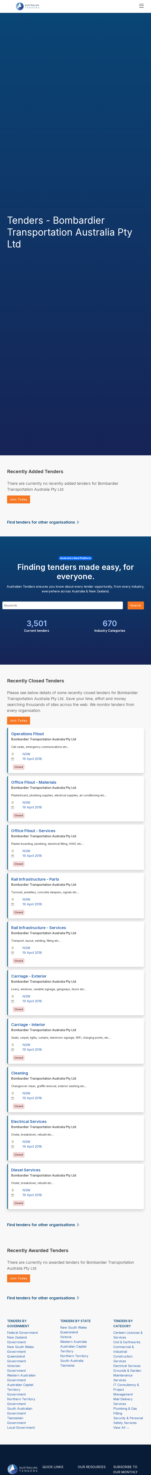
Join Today (18, 499)
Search (135, 605)
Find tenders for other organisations (41, 522)
